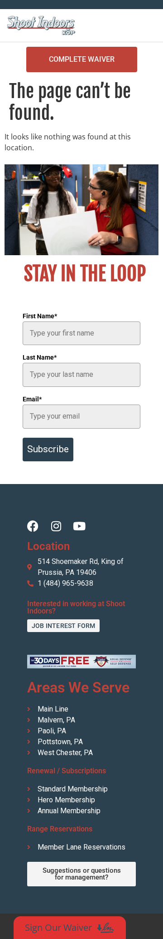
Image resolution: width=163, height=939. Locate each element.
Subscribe (48, 449)
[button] (150, 25)
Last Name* (40, 357)
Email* (32, 399)
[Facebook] (32, 526)
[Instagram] (56, 526)
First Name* (40, 316)
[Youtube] (79, 526)
